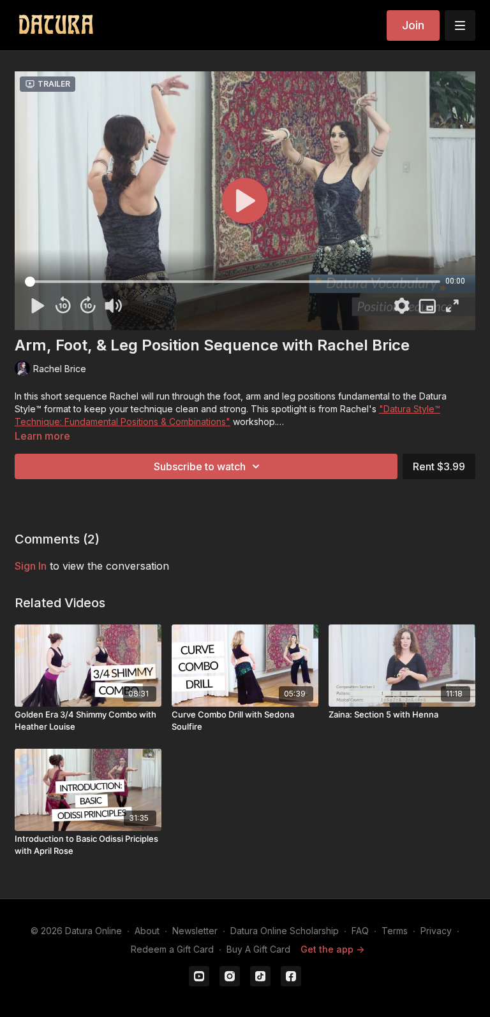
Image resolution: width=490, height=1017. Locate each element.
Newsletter (195, 930)
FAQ (360, 930)
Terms (395, 930)
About (147, 930)
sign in (31, 565)
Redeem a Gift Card (172, 949)
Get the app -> (332, 949)
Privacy (436, 930)
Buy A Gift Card (258, 949)
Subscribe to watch (200, 466)
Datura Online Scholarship (284, 930)
